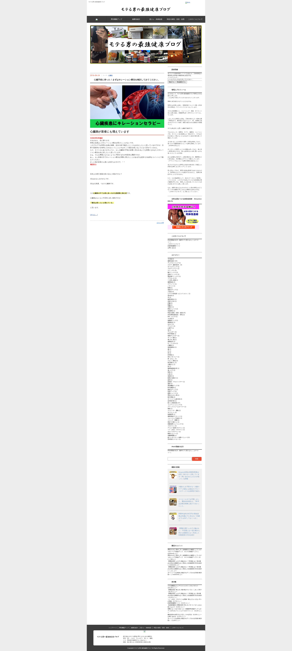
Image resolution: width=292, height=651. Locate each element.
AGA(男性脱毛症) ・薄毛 (175, 315)
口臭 (169, 374)
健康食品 (170, 282)
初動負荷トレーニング (174, 424)
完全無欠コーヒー (173, 439)
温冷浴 (170, 295)
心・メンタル (172, 343)
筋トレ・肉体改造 (156, 19)
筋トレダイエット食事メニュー (177, 437)
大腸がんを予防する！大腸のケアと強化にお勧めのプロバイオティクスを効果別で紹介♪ (189, 489)
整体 (169, 408)
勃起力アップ (172, 389)
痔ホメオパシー (172, 357)
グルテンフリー (172, 268)
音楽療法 (170, 311)
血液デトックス (172, 274)
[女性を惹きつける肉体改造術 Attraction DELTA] (183, 229)
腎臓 (169, 305)
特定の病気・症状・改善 (175, 19)
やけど (170, 324)
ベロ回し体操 (172, 280)
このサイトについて (195, 19)
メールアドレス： (173, 77)
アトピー (170, 326)
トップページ (113, 628)
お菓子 (170, 328)
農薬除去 (170, 322)
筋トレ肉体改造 (172, 403)
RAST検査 (171, 334)
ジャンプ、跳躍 (172, 420)
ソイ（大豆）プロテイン (175, 429)
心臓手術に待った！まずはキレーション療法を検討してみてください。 (127, 80)
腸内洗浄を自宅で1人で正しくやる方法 (180, 614)
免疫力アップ (172, 290)
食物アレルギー (172, 336)
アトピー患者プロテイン (175, 428)
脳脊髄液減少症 (172, 368)
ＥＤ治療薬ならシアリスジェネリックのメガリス (183, 586)
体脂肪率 (170, 414)
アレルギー (171, 332)
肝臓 (169, 303)
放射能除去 (171, 347)
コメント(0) (160, 223)
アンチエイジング (173, 263)
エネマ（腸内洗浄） (174, 265)
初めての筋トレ (172, 422)
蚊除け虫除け (172, 378)
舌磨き (170, 307)
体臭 (169, 372)
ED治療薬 (171, 387)
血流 (169, 380)
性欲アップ (171, 391)
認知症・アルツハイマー (175, 382)
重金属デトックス (173, 276)
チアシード (171, 284)
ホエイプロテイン (173, 431)
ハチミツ (170, 286)
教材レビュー (172, 433)
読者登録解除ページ (174, 246)
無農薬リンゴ (172, 320)
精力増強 (170, 397)
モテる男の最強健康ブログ (97, 2)
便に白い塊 (171, 339)
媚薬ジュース (172, 393)
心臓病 (110, 75)
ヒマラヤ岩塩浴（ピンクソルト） (178, 293)
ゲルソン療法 (172, 361)
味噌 (169, 288)
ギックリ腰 (171, 337)
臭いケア (170, 370)
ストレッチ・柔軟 (173, 410)
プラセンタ (171, 278)
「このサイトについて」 (175, 191)
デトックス (171, 270)
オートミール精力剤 (174, 399)
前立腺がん (171, 362)
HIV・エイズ (171, 316)
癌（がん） (171, 359)
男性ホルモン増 (172, 395)
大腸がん (170, 364)
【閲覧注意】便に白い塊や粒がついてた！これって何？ (185, 590)
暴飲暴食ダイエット (174, 416)
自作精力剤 (171, 401)
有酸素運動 (171, 435)
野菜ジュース (172, 309)
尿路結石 (170, 341)
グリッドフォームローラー (176, 407)
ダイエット (171, 412)
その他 (170, 259)
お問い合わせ (172, 248)
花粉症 (170, 376)
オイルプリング (172, 267)
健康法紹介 (136, 19)
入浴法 (170, 291)
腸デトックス (172, 272)
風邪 (169, 383)
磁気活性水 (171, 299)
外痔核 (170, 355)
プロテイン (171, 426)
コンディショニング (174, 405)
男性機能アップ (116, 19)
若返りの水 (171, 301)
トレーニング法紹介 (174, 418)
